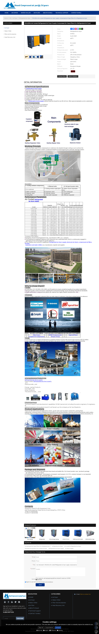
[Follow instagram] (19, 602)
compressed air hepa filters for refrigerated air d (37, 546)
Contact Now (62, 76)
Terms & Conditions (47, 582)
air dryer (14, 12)
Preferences (53, 630)
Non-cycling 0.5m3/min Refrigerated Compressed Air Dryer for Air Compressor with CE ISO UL (30, 539)
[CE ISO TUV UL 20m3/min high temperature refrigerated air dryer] (66, 533)
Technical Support (62, 12)
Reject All (41, 627)
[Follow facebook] (8, 602)
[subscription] (20, 618)
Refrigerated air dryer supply (56, 548)
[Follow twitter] (15, 602)
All (10, 18)
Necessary (40, 630)
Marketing (60, 630)
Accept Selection (49, 627)
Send (40, 584)
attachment (39, 579)
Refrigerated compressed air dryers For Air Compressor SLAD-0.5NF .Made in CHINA (42, 539)
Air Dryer (15, 18)
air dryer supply (69, 548)
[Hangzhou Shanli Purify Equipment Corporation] (26, 5)
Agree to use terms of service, (39, 582)
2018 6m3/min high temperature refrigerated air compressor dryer (89, 539)
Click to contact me (85, 594)
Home (6, 18)
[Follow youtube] (4, 602)
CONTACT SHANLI (76, 12)
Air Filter (37, 12)
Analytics (47, 630)
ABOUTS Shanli (47, 12)
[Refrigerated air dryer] (73, 71)
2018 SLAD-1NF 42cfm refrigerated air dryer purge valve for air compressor (78, 539)
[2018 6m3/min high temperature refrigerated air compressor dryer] (90, 533)
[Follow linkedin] (12, 602)
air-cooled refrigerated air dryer (72, 546)
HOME (6, 12)
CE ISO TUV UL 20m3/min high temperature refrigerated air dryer (66, 539)
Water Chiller (26, 12)
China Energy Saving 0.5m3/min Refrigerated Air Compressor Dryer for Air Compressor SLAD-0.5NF (54, 539)
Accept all (58, 627)
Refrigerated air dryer (24, 18)
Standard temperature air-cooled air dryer (36, 548)
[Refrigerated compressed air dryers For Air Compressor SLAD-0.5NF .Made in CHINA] (42, 533)
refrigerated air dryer (57, 546)
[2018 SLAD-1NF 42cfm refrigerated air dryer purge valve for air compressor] (78, 533)
